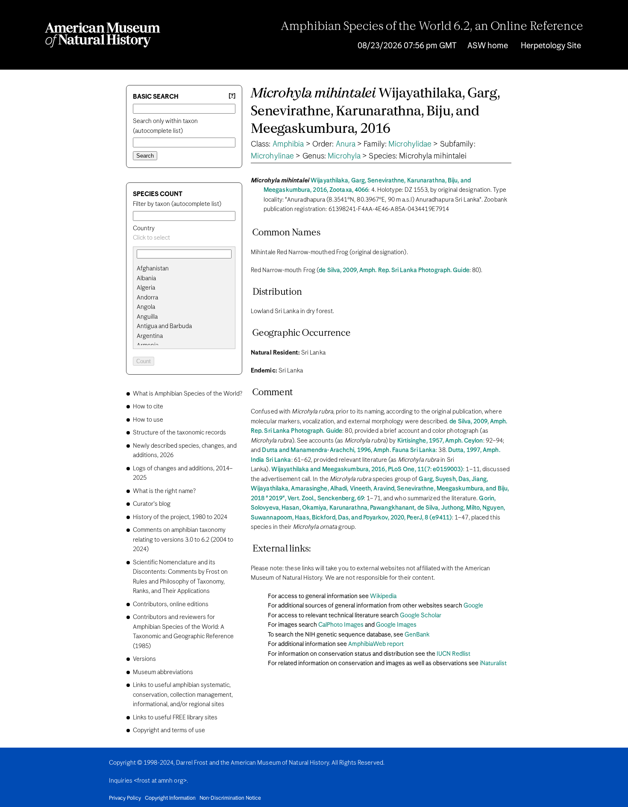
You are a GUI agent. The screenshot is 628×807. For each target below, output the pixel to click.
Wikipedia (383, 596)
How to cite (148, 407)
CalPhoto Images (341, 625)
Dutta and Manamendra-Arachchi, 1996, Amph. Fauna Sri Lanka (349, 450)
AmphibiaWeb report (376, 644)
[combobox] (184, 238)
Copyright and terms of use (169, 731)
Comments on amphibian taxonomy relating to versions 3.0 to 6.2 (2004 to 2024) (183, 539)
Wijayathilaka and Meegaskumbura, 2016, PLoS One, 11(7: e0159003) (367, 469)
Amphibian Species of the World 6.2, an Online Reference (432, 26)
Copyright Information (170, 798)
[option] (187, 269)
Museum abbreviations (163, 672)
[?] (232, 96)
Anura (346, 144)
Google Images (396, 625)
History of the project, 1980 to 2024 (180, 517)
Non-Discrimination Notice (230, 798)
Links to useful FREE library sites (175, 718)
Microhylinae (272, 156)
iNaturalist (493, 663)
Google (473, 606)
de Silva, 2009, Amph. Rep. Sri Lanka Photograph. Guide (394, 270)
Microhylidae (409, 144)
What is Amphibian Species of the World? (187, 394)
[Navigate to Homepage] (102, 35)
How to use (148, 420)
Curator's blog (151, 504)
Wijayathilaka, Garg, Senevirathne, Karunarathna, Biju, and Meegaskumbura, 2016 (375, 111)
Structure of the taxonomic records (179, 433)
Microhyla (344, 156)
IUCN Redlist (453, 654)
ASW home (487, 46)
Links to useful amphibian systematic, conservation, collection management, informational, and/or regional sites (183, 694)
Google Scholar (420, 616)
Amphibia (288, 144)
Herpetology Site (551, 46)
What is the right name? (164, 491)
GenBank (417, 635)
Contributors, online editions (170, 604)
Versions (144, 659)
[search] (184, 278)
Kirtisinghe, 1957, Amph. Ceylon (440, 441)
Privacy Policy (125, 798)
